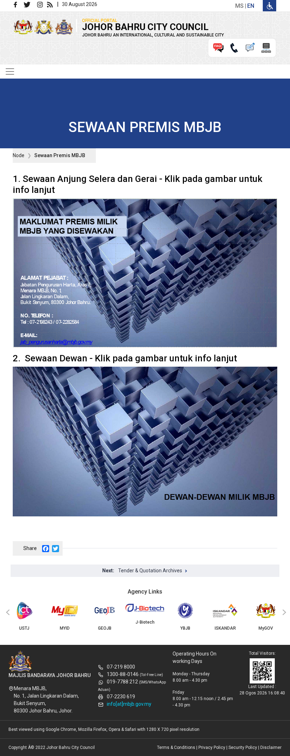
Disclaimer (271, 747)
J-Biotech (145, 622)
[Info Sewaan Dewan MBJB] (145, 442)
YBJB (185, 628)
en (250, 5)
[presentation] (6, 612)
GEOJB (104, 628)
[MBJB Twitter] (30, 4)
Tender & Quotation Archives (150, 570)
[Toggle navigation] (10, 71)
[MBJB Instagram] (41, 4)
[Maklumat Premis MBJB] (145, 272)
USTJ (24, 628)
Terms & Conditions (176, 747)
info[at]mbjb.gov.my (129, 704)
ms (239, 5)
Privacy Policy (211, 747)
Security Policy (242, 747)
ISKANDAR (225, 628)
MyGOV (266, 628)
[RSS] (51, 4)
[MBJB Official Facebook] (18, 4)
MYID (65, 628)
